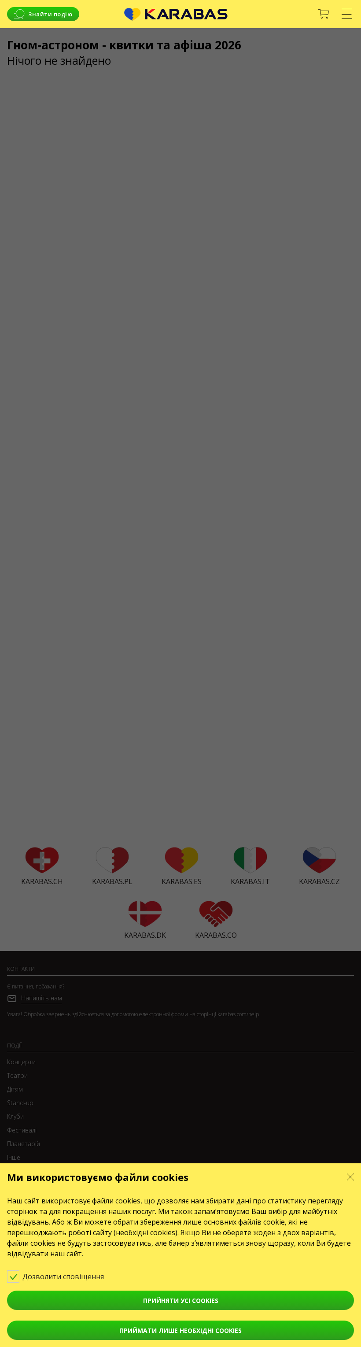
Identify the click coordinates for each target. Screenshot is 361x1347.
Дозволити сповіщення (64, 1276)
